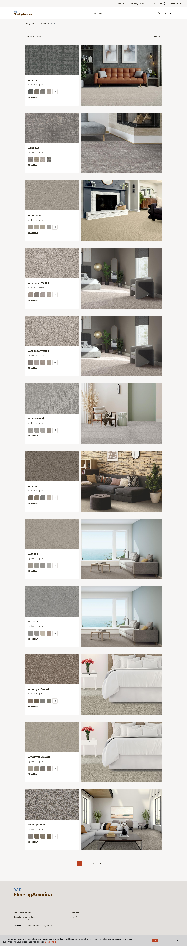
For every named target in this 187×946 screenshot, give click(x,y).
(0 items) (171, 13)
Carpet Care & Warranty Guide (24, 917)
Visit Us (121, 4)
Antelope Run (36, 824)
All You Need (36, 418)
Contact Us (97, 13)
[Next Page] (114, 863)
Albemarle (34, 215)
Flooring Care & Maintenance (24, 920)
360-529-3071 (177, 3)
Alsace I (33, 553)
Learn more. (50, 942)
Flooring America (30, 24)
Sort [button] (155, 37)
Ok (155, 940)
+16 (55, 701)
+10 (55, 227)
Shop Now (33, 97)
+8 (55, 295)
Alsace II (33, 621)
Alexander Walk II (39, 350)
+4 (55, 92)
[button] (159, 13)
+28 (55, 565)
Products (43, 24)
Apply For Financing (76, 920)
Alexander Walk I (38, 283)
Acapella (33, 147)
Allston (32, 486)
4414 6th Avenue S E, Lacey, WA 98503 (40, 926)
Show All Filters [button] (34, 37)
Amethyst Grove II (39, 756)
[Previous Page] (73, 863)
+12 (55, 836)
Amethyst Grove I (38, 689)
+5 (55, 430)
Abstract (33, 80)
